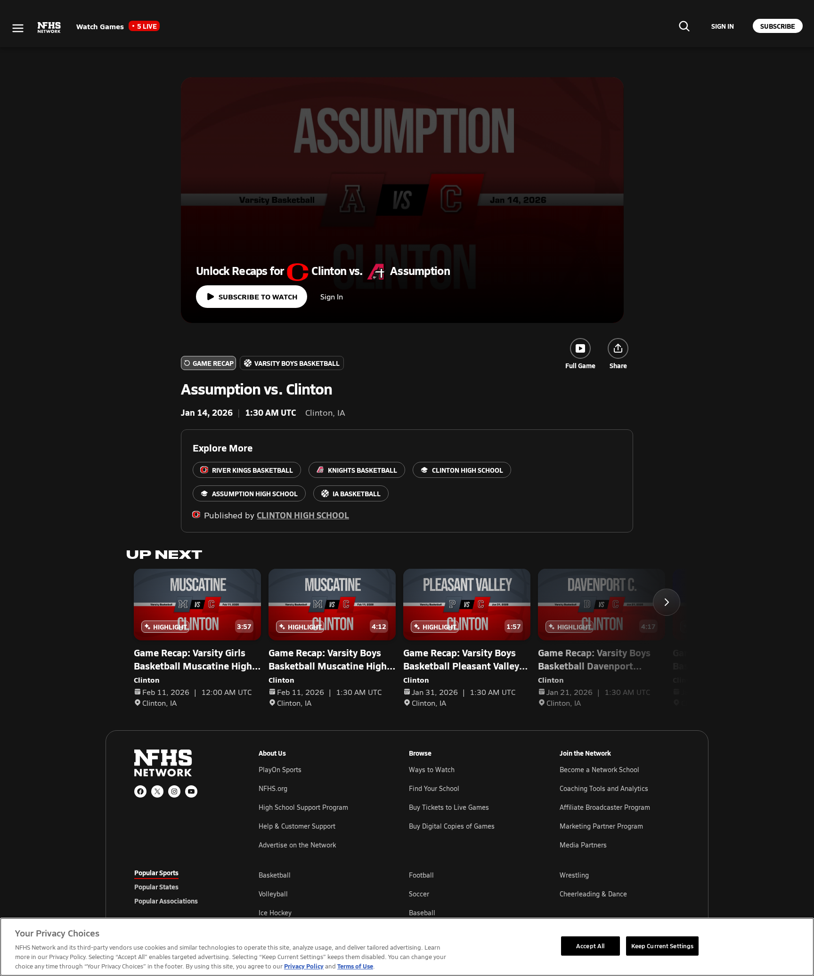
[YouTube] (191, 791)
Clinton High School (303, 515)
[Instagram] (174, 791)
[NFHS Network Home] (49, 27)
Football (421, 875)
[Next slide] (666, 602)
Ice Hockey (275, 912)
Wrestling (574, 875)
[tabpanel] (469, 893)
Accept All (590, 945)
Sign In (331, 296)
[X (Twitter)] (157, 791)
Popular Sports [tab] (156, 872)
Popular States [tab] (156, 886)
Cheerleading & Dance (593, 893)
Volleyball (273, 893)
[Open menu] (17, 28)
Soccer (419, 893)
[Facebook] (140, 791)
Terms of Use (355, 965)
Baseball (422, 912)
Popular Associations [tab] (166, 900)
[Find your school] (684, 25)
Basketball (275, 875)
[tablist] (181, 886)
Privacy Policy (304, 965)
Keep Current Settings (662, 945)
